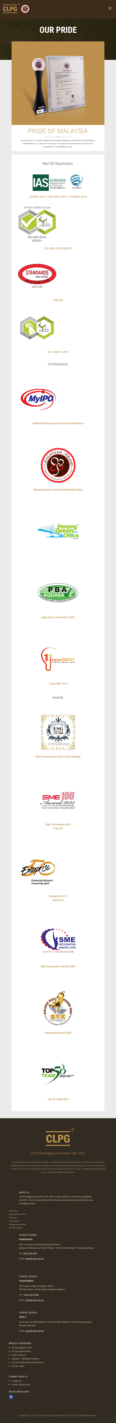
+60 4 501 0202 (30, 1253)
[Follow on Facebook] (11, 1397)
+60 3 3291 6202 (31, 1294)
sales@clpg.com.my (34, 1258)
